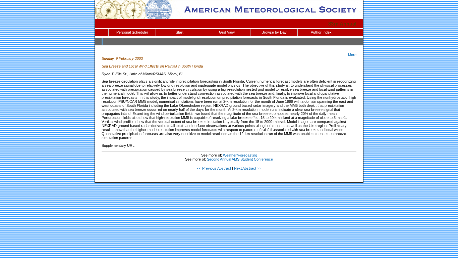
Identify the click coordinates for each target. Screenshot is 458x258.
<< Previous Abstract (214, 168)
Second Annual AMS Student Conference (240, 159)
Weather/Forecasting (240, 155)
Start (179, 32)
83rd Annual (342, 24)
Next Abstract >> (247, 168)
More (352, 55)
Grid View (227, 32)
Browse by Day (274, 32)
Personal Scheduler (132, 32)
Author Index (321, 32)
